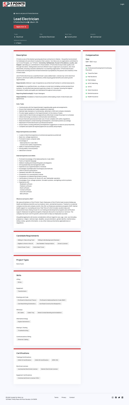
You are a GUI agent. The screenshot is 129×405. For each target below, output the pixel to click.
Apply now (20, 27)
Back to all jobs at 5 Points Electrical (26, 13)
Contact (72, 397)
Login (122, 4)
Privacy (64, 397)
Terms (56, 397)
